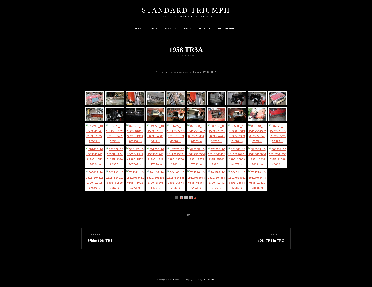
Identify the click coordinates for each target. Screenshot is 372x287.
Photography (226, 28)
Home (138, 28)
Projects (204, 28)
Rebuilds (170, 28)
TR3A (187, 215)
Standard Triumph (186, 10)
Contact (155, 28)
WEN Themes (209, 279)
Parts (187, 28)
